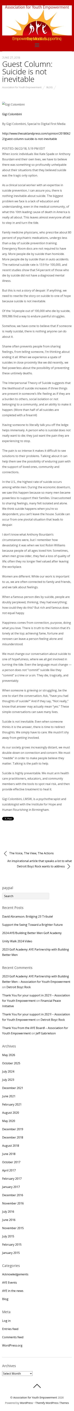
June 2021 (8, 1096)
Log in (6, 1321)
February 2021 (12, 1104)
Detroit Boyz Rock (18, 987)
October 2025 (11, 1063)
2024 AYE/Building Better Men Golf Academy (32, 933)
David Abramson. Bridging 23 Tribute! (27, 916)
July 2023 (8, 1080)
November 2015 (13, 1228)
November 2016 (13, 1203)
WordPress (26, 1403)
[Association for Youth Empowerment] (37, 33)
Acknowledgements (15, 1274)
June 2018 (8, 1154)
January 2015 (11, 1253)
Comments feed (12, 1337)
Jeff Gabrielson (46, 1033)
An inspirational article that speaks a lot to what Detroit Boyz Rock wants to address (39, 863)
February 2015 (12, 1245)
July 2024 (8, 1071)
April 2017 (9, 1170)
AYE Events (9, 1283)
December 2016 (12, 1195)
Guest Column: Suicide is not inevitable (27, 71)
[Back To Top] (37, 1386)
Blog (50, 87)
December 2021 (12, 1088)
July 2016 (8, 1212)
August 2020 (10, 1113)
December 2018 (12, 1137)
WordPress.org (12, 1345)
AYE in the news (12, 1291)
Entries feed (10, 1329)
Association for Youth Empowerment (21, 87)
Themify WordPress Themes (52, 1403)
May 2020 (8, 1121)
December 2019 (12, 1129)
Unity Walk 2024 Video (17, 941)
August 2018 (10, 1146)
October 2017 (11, 1162)
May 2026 (8, 1055)
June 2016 (8, 1220)
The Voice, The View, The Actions (31, 853)
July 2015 (8, 1236)
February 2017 (12, 1179)
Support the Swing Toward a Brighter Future (32, 925)
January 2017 (11, 1187)
